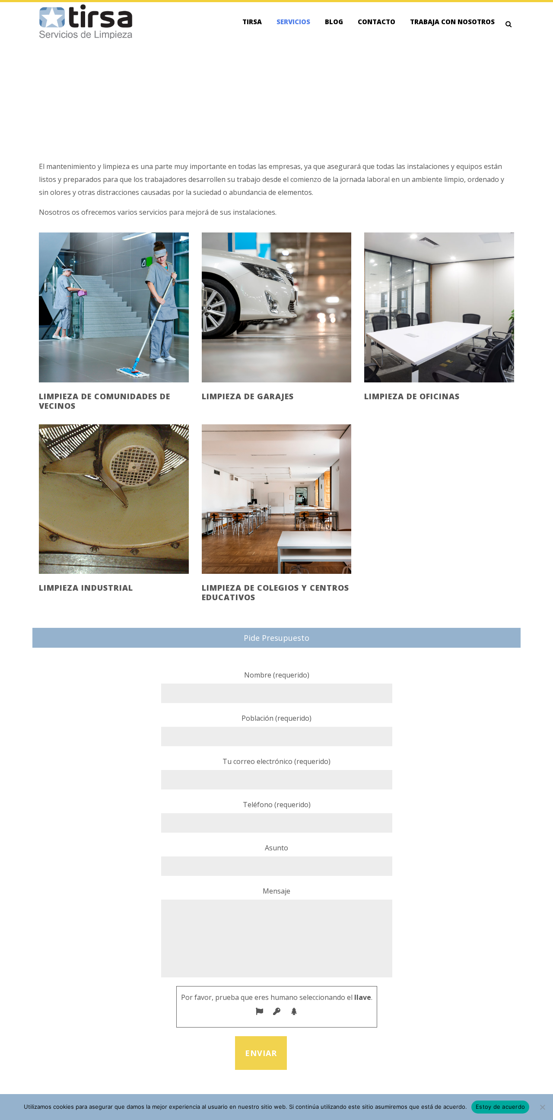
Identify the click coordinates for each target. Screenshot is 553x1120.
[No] (542, 1107)
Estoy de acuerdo (500, 1106)
